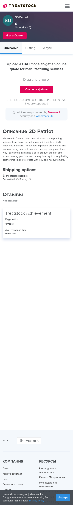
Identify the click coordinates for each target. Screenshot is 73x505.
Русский (30, 441)
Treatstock (19, 6)
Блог (5, 479)
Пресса (7, 489)
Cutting (30, 48)
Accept (63, 497)
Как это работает (12, 473)
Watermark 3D (44, 116)
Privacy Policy (36, 500)
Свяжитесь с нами (13, 484)
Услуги (47, 48)
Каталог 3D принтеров (52, 477)
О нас (6, 468)
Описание (11, 48)
